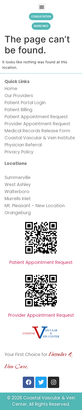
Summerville (18, 177)
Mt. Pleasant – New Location (35, 206)
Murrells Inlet (18, 199)
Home (11, 89)
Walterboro (17, 192)
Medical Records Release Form (37, 131)
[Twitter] (41, 382)
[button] (42, 7)
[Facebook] (28, 382)
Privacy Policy (19, 152)
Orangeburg (18, 213)
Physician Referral (23, 145)
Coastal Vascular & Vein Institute (40, 138)
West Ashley (18, 185)
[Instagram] (53, 382)
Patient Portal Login (25, 103)
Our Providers (19, 96)
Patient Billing (18, 110)
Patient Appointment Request (36, 117)
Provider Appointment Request (37, 124)
